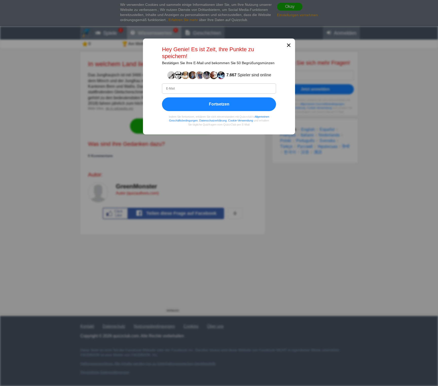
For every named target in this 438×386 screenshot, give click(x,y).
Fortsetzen (219, 104)
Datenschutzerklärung (213, 120)
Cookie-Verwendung (240, 120)
